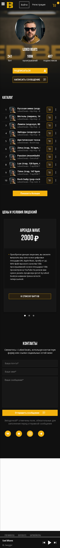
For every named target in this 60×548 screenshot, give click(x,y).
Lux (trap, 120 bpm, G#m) (31, 163)
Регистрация (38, 4)
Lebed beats (22, 111)
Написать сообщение (27, 79)
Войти (24, 4)
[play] (6, 109)
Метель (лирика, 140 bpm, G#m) (35, 116)
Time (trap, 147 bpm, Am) (31, 171)
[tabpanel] (30, 265)
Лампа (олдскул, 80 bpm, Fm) (34, 124)
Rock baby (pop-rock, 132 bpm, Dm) (36, 179)
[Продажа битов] (10, 6)
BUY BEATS (22, 535)
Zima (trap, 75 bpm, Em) (30, 147)
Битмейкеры (35, 535)
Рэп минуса (9, 535)
